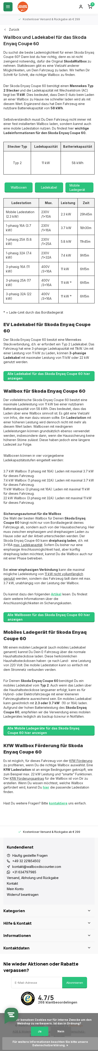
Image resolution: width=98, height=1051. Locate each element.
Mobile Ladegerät (77, 187)
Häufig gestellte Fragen (30, 855)
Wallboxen (19, 187)
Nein (60, 1031)
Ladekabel (49, 187)
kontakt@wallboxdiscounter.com (36, 867)
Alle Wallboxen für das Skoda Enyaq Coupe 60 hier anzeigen (49, 617)
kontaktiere (58, 803)
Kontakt (12, 883)
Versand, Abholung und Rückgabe (33, 878)
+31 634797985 (24, 872)
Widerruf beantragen (23, 894)
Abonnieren (74, 982)
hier (46, 787)
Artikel (56, 594)
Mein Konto (15, 889)
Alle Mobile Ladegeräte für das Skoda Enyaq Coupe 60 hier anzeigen (43, 730)
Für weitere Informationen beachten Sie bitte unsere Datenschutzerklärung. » (51, 1043)
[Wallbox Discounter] (23, 7)
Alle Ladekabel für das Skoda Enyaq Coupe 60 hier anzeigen (49, 376)
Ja (39, 1031)
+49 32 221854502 (26, 861)
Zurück (14, 29)
